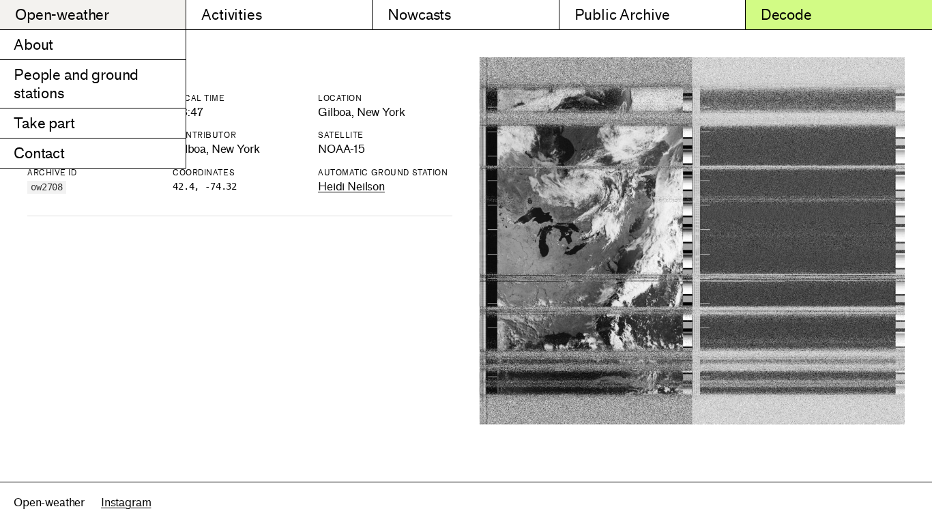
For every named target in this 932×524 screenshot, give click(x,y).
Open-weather (62, 14)
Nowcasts (419, 14)
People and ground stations (76, 84)
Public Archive (622, 14)
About (33, 44)
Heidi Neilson (351, 186)
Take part (44, 123)
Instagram (126, 502)
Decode (786, 14)
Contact (39, 153)
